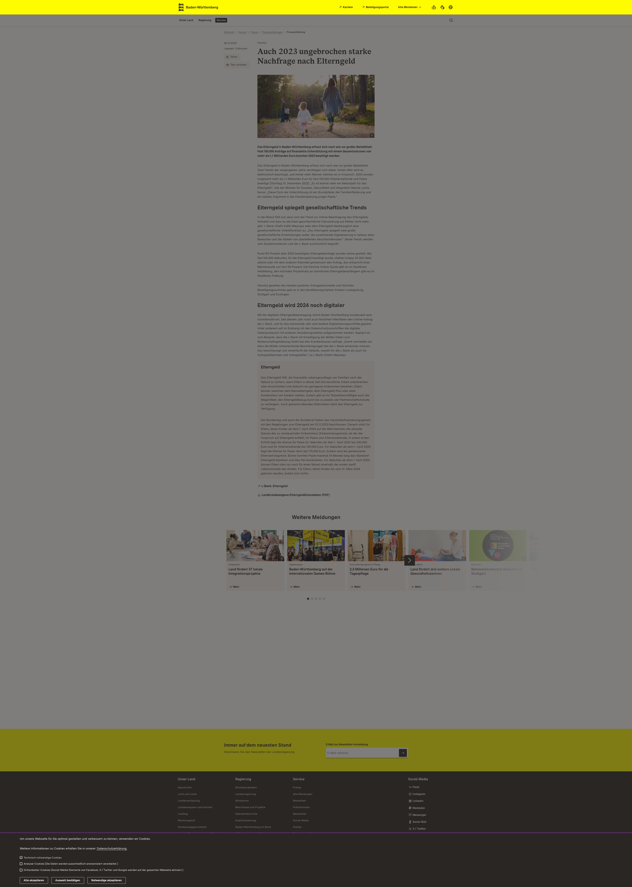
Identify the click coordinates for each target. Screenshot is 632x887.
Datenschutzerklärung (112, 848)
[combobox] (410, 7)
